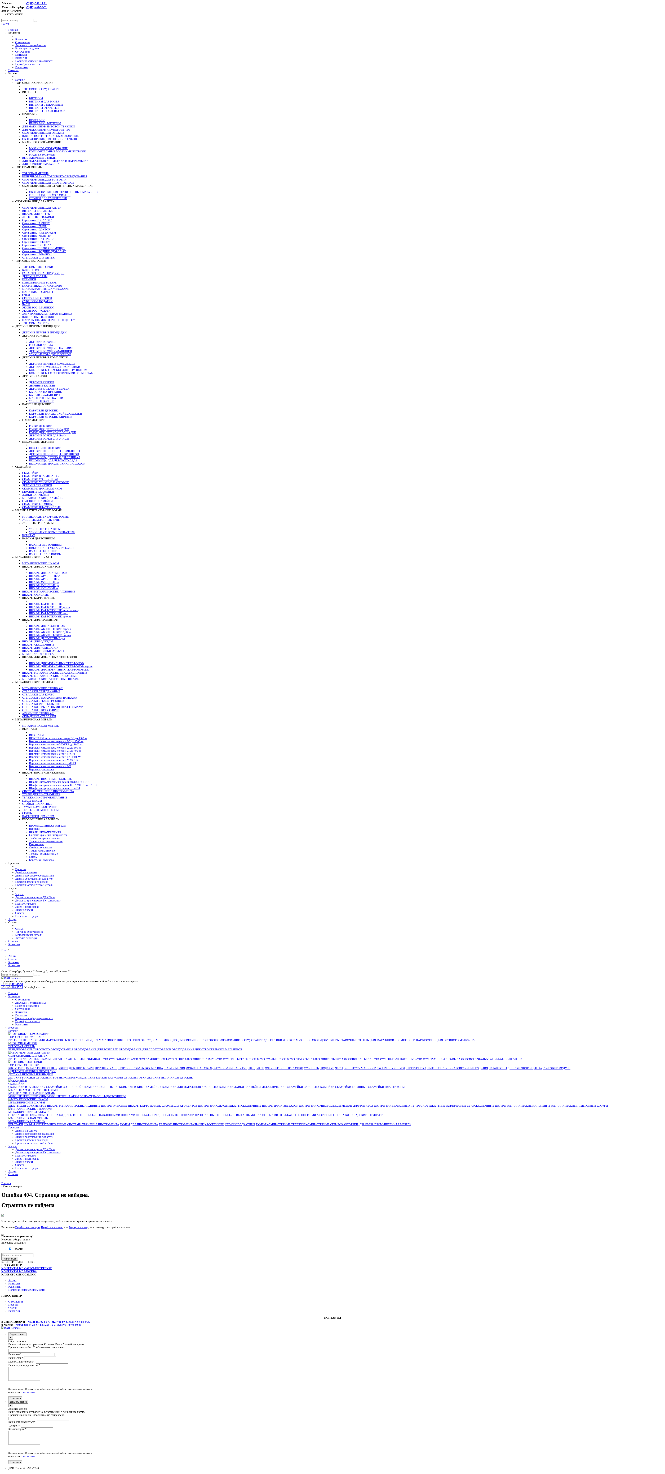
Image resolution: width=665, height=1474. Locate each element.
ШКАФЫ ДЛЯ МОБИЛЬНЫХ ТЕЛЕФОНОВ (56, 663)
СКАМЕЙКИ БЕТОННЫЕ (38, 504)
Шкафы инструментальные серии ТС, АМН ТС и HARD (63, 785)
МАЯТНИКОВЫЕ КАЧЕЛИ (46, 398)
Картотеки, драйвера (41, 859)
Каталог (20, 79)
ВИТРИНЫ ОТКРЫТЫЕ (44, 107)
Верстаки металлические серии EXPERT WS (55, 756)
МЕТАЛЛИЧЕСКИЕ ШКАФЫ (40, 563)
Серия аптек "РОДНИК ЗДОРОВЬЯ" (44, 251)
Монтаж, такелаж (25, 903)
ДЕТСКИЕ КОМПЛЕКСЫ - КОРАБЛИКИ (54, 366)
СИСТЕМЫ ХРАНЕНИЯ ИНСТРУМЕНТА (48, 791)
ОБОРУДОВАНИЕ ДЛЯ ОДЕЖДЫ (43, 132)
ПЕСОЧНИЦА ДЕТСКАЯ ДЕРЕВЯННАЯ (54, 457)
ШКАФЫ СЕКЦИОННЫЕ (38, 644)
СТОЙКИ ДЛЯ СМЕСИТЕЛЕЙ (48, 198)
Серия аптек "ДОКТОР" (36, 229)
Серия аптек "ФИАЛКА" (37, 254)
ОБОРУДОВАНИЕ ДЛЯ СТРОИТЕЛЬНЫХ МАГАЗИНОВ (64, 192)
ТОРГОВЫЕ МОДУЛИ (36, 323)
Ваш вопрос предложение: (24, 1365)
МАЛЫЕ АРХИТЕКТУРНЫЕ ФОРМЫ (45, 516)
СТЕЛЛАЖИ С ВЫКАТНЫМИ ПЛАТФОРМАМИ (52, 707)
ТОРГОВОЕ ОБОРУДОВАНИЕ (41, 89)
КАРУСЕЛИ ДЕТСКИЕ (43, 410)
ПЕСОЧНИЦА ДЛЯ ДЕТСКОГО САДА (53, 460)
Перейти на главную (27, 1227)
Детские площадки (26, 937)
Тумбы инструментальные (44, 838)
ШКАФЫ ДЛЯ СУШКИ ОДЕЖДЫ (43, 650)
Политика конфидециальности (26, 1289)
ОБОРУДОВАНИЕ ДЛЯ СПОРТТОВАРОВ (48, 182)
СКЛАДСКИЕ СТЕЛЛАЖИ (39, 716)
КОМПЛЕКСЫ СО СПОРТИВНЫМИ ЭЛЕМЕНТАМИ (62, 373)
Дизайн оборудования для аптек (34, 878)
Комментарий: (17, 1429)
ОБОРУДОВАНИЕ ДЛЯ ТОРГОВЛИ (44, 179)
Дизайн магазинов (26, 872)
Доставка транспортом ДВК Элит (35, 897)
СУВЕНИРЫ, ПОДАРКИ (37, 301)
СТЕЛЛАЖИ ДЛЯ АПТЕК (38, 257)
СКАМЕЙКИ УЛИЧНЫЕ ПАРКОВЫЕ (45, 482)
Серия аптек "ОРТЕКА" (36, 245)
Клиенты (13, 962)
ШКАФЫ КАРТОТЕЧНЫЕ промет (50, 616)
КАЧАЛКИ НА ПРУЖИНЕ (45, 391)
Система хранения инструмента (48, 834)
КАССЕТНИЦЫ (32, 800)
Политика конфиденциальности (34, 60)
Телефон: (14, 1425)
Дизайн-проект (24, 909)
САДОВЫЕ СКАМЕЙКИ (37, 501)
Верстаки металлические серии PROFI (52, 753)
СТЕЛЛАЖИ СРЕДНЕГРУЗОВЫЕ (43, 700)
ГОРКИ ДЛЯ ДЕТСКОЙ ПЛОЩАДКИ (52, 432)
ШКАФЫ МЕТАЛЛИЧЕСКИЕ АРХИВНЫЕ (48, 591)
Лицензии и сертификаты (30, 45)
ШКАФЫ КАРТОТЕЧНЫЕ (45, 604)
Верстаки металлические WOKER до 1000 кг (56, 744)
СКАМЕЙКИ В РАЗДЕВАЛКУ (40, 476)
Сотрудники (22, 51)
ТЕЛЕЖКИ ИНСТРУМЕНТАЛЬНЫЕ (44, 797)
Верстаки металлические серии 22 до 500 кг (55, 747)
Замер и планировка (27, 906)
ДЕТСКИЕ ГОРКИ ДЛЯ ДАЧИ (47, 435)
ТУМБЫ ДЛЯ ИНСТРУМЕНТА (41, 794)
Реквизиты (21, 67)
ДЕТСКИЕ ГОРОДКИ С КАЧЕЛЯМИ (51, 348)
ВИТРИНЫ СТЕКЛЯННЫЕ (46, 104)
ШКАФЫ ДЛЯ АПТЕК (36, 213)
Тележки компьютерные (43, 853)
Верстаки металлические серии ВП (50, 766)
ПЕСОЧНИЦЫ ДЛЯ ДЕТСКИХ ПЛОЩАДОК (57, 463)
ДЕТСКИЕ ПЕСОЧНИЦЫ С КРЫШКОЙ (54, 454)
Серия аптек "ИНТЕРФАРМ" (39, 232)
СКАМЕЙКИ (30, 472)
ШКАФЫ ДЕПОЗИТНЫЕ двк (47, 638)
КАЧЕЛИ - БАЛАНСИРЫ (44, 394)
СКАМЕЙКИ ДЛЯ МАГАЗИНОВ (42, 488)
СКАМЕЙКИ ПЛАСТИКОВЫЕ (41, 507)
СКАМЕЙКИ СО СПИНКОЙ (40, 479)
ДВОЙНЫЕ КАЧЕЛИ (42, 385)
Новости (13, 70)
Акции (12, 919)
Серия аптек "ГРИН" (34, 226)
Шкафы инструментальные (45, 831)
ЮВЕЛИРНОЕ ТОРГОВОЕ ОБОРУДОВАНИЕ (50, 135)
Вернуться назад (78, 1227)
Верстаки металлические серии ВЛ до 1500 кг (56, 741)
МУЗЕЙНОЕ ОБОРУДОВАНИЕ (48, 148)
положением (29, 1392)
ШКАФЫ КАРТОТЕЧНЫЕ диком (49, 607)
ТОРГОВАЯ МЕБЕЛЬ (35, 173)
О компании (22, 42)
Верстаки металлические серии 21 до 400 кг (55, 750)
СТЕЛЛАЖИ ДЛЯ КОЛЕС (38, 694)
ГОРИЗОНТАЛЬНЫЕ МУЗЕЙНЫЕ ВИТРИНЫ (57, 151)
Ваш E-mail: (16, 1357)
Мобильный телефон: (21, 1361)
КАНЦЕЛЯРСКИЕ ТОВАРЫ (39, 282)
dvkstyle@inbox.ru (79, 1321)
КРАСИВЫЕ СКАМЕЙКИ (38, 491)
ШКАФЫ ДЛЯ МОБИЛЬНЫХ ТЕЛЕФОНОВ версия (60, 666)
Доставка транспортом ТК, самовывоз (37, 900)
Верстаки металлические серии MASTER (53, 760)
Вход (4, 950)
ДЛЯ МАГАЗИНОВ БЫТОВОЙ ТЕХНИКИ (48, 126)
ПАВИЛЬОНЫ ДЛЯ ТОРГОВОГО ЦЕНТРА (49, 320)
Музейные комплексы (42, 154)
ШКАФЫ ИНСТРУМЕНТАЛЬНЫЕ (50, 778)
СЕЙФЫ (27, 813)
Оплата (19, 913)
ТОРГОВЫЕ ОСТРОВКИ (37, 266)
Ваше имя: (15, 1354)
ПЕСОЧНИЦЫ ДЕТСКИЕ (45, 447)
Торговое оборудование (29, 931)
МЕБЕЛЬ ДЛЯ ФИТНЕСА (38, 653)
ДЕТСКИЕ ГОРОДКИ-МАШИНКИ (50, 351)
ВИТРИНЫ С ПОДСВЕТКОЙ (47, 110)
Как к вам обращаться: (22, 1421)
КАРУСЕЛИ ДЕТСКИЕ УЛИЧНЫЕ (50, 416)
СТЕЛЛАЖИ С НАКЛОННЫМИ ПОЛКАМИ (49, 697)
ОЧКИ (26, 295)
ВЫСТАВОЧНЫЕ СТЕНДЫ (39, 157)
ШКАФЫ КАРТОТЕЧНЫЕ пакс (48, 613)
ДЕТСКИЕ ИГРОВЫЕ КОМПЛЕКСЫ (52, 363)
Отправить (15, 1398)
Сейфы (33, 856)
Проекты (20, 869)
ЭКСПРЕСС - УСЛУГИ (36, 310)
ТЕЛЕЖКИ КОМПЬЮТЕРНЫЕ (41, 810)
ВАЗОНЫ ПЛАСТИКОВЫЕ (46, 554)
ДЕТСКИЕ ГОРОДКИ (42, 341)
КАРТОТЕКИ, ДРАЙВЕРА (38, 816)
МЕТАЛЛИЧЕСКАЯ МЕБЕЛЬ (40, 725)
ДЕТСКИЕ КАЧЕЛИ (41, 382)
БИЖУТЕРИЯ (30, 270)
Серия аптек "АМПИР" (36, 223)
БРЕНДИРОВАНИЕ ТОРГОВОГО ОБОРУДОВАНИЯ (54, 176)
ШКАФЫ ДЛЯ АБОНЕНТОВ (47, 625)
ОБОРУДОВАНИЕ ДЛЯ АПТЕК (41, 207)
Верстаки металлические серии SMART (52, 763)
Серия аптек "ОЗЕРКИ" (36, 241)
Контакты (21, 54)
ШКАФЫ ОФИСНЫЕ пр (44, 588)
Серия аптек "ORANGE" (37, 220)
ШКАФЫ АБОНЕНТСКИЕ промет (50, 635)
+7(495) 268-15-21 (36, 3)
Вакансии (21, 57)
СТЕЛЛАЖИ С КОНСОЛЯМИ (40, 710)
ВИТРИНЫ (36, 98)
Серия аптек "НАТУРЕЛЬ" (38, 238)
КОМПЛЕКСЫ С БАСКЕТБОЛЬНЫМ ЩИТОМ (58, 369)
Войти (5, 23)
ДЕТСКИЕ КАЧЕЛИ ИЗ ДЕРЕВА (49, 388)
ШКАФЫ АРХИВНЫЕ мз (44, 575)
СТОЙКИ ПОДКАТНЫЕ (37, 803)
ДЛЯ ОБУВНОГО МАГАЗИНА (41, 163)
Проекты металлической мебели (34, 884)
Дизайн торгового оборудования (34, 875)
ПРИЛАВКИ (37, 120)
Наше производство (27, 48)
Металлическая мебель (28, 934)
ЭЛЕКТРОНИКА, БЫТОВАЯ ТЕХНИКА (47, 313)
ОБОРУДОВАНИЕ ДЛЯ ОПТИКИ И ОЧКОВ (49, 138)
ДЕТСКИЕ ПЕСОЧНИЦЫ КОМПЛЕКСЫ (54, 451)
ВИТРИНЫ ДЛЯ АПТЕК (37, 210)
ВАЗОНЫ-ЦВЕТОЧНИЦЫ (45, 544)
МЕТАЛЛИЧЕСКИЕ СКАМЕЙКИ (43, 497)
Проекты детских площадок (31, 881)
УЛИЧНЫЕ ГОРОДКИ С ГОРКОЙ (50, 354)
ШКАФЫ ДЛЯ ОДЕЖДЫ (37, 641)
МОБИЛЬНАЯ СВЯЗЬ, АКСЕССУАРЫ (45, 288)
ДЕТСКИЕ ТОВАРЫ (34, 276)
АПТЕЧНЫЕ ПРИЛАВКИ (38, 217)
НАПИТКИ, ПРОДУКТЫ (37, 291)
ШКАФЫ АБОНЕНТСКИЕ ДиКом (50, 632)
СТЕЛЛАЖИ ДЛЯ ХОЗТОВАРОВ (49, 195)
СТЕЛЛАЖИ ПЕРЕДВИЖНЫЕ (41, 691)
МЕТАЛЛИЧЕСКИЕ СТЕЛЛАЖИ (42, 688)
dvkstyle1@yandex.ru (69, 1324)
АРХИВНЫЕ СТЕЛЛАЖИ (38, 713)
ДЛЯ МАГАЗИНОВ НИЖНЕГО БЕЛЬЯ (46, 129)
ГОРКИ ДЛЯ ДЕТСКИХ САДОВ (49, 429)
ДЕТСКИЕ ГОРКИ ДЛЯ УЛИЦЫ (49, 438)
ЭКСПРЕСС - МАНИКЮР (38, 307)
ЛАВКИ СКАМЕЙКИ (35, 494)
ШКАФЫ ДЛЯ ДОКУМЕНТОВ (48, 572)
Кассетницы (36, 844)
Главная (13, 29)
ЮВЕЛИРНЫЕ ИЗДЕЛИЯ (38, 316)
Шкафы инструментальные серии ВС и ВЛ (54, 788)
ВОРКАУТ (28, 535)
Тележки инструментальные (46, 841)
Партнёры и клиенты (27, 64)
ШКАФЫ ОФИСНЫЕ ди (44, 585)
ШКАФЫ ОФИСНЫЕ (35, 594)
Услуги (19, 894)
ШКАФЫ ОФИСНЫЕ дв (44, 582)
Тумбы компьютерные (42, 850)
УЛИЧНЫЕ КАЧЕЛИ (41, 401)
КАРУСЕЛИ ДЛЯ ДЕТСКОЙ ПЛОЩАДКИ (55, 413)
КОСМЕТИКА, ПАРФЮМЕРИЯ (42, 285)
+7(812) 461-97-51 (36, 7)
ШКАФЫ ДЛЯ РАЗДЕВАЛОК (40, 647)
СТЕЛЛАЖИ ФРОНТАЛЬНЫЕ (41, 703)
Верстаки (34, 828)
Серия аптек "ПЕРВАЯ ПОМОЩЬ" (43, 248)
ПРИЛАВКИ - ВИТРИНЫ (45, 123)
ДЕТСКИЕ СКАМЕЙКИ (37, 485)
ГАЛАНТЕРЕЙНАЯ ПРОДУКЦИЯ (43, 273)
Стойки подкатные (40, 847)
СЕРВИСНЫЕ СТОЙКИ (37, 298)
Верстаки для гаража (41, 769)
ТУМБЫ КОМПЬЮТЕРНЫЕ (39, 806)
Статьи (19, 928)
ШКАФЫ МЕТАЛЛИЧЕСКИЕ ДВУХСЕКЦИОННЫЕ (54, 672)
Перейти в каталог (52, 1227)
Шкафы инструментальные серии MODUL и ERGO (60, 781)
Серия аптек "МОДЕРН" (36, 235)
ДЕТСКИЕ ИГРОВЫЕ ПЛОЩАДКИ (44, 332)
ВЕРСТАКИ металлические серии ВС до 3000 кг (58, 738)
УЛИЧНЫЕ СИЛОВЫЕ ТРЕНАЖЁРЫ (52, 532)
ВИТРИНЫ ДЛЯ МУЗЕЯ (44, 101)
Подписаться (9, 1258)
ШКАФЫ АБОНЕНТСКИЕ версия (50, 629)
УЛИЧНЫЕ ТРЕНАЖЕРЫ (45, 529)
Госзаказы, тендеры (26, 916)
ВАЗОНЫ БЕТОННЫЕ (43, 550)
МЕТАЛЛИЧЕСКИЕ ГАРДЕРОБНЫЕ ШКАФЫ (50, 678)
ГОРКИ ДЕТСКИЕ (40, 426)
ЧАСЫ (26, 304)
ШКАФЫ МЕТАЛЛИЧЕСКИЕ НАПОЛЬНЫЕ (49, 675)
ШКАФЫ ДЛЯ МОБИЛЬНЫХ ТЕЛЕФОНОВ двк (59, 669)
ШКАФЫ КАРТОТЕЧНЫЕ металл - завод (54, 610)
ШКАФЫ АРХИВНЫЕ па (44, 579)
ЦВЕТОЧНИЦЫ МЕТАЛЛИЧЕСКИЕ (51, 547)
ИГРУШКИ (29, 279)
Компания (21, 39)
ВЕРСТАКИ (36, 735)
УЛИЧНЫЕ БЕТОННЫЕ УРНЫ (41, 519)
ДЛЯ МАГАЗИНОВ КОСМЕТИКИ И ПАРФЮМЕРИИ (55, 160)
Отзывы (13, 941)
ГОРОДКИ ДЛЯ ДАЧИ (43, 344)
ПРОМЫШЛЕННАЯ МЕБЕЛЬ (47, 825)
